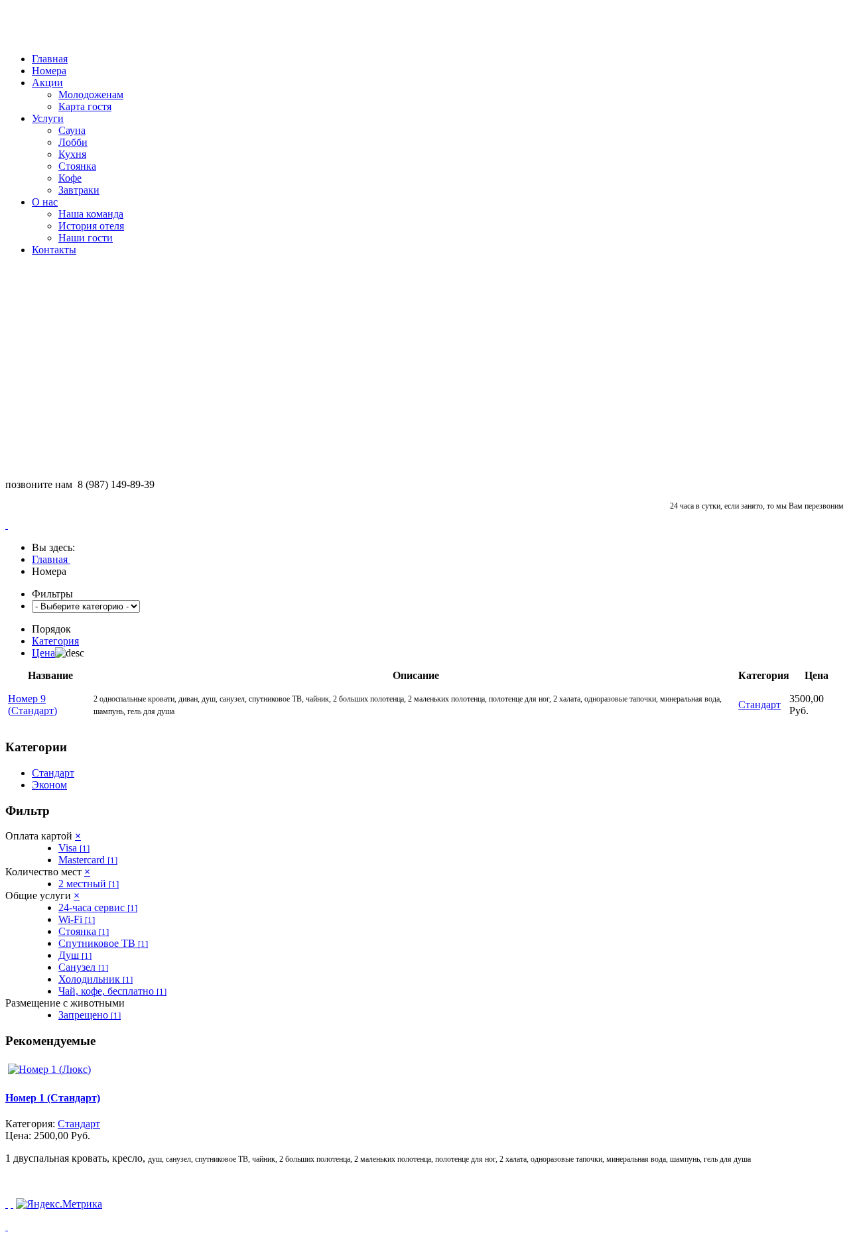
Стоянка (77, 166)
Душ (75, 955)
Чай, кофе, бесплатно (112, 991)
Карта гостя (84, 106)
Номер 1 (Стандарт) (52, 1097)
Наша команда (90, 213)
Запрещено (89, 1015)
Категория (55, 641)
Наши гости (85, 237)
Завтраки (78, 190)
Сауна (72, 130)
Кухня (72, 154)
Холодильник (95, 979)
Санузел (83, 967)
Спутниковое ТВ (103, 943)
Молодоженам (90, 94)
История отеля (91, 225)
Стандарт (53, 772)
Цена (43, 652)
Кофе (70, 178)
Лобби (73, 142)
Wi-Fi (76, 919)
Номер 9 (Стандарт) (32, 704)
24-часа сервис (97, 907)
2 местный (88, 883)
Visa (74, 847)
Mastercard (87, 859)
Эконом (49, 784)
